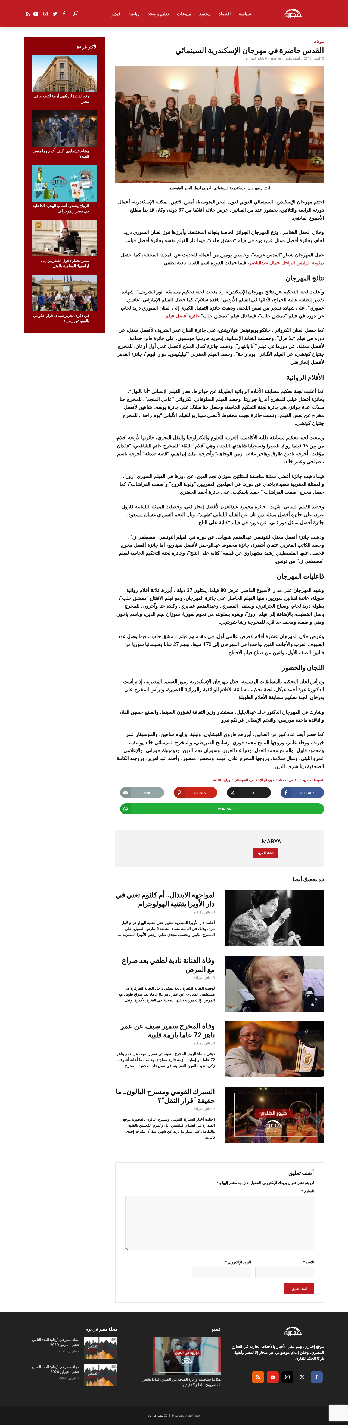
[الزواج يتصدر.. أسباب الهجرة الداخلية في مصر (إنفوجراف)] (64, 183)
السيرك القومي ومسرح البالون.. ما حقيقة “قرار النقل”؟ (165, 1096)
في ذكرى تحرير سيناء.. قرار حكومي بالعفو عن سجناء (61, 318)
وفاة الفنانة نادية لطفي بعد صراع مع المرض (168, 964)
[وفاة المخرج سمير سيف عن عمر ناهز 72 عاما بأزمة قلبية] (274, 1049)
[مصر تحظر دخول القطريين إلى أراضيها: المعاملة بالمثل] (64, 238)
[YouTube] (273, 1377)
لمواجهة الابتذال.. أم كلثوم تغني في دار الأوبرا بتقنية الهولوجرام (165, 899)
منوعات (184, 14)
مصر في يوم (155, 1415)
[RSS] (258, 1377)
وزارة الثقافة (221, 780)
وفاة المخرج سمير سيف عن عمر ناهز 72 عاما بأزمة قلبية (167, 1030)
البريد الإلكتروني (238, 1262)
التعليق (307, 1191)
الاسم (308, 1262)
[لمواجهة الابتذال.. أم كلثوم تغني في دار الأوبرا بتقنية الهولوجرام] (274, 918)
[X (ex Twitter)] (302, 1377)
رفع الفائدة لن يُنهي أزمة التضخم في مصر (61, 99)
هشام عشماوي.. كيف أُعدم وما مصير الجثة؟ (61, 154)
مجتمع (205, 14)
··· (99, 14)
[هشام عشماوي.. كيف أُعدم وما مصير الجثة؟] (64, 128)
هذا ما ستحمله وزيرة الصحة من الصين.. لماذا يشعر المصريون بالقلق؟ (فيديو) (182, 1382)
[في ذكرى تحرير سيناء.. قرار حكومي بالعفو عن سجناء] (64, 293)
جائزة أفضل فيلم (183, 315)
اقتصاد (225, 14)
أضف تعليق (292, 58)
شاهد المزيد (265, 853)
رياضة (134, 14)
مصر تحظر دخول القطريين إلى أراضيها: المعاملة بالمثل (65, 263)
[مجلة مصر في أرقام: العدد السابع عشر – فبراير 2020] (100, 1375)
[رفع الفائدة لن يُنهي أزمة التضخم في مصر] (64, 73)
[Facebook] (317, 1377)
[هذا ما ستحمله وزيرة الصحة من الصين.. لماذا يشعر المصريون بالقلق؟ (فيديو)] (174, 1356)
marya (276, 58)
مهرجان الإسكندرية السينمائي (254, 780)
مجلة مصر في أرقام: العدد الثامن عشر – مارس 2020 (55, 1342)
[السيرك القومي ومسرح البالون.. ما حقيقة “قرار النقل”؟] (274, 1115)
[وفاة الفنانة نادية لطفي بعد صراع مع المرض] (274, 984)
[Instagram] (287, 1377)
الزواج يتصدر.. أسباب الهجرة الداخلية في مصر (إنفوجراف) (61, 208)
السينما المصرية (313, 780)
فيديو (115, 14)
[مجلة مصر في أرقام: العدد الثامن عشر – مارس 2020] (100, 1348)
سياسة (245, 14)
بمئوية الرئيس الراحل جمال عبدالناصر (286, 262)
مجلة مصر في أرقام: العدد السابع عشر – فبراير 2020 (55, 1369)
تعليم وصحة (158, 14)
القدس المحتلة (288, 780)
